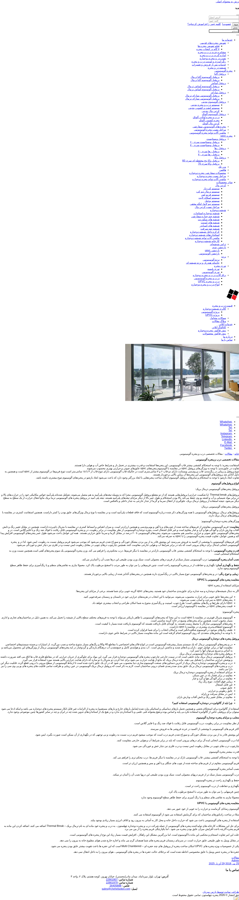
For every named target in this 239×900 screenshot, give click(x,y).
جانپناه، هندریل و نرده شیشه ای (202, 262)
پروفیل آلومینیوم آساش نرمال (203, 89)
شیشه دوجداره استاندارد (206, 213)
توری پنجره (220, 266)
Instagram (226, 433)
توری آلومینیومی (210, 272)
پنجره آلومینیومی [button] (223, 70)
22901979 (112, 882)
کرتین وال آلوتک (210, 123)
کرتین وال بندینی (210, 111)
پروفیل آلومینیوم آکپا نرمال (205, 80)
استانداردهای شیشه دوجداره (204, 235)
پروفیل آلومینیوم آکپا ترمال (205, 77)
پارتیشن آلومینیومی (209, 253)
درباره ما (227, 336)
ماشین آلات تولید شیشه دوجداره (202, 238)
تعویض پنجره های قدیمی (213, 43)
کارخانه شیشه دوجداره (207, 241)
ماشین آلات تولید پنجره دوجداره (209, 179)
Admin (235, 860)
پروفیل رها (220, 148)
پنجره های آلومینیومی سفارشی (209, 126)
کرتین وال (220, 185)
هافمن (222, 170)
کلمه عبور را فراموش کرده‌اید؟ (204, 24)
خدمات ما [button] (227, 39)
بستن (235, 27)
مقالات (228, 453)
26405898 (115, 885)
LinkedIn (227, 439)
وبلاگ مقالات (219, 321)
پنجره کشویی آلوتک (209, 120)
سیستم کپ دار (211, 188)
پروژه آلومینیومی (210, 311)
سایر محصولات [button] (224, 182)
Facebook (226, 445)
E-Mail (228, 442)
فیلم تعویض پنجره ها (208, 46)
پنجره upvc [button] (226, 135)
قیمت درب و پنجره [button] (222, 305)
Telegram (226, 436)
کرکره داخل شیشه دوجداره (204, 231)
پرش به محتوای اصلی (227, 1)
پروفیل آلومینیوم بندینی (213, 101)
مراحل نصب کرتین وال (207, 207)
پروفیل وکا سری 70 (208, 163)
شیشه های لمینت (210, 222)
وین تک (222, 166)
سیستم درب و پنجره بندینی (205, 104)
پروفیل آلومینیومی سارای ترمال (202, 95)
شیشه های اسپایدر (209, 225)
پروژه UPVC (212, 315)
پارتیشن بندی (219, 247)
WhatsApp (226, 421)
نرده (223, 256)
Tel (230, 427)
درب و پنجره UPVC (208, 281)
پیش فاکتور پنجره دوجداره (212, 330)
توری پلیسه (213, 269)
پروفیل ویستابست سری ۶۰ (204, 142)
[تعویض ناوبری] (237, 35)
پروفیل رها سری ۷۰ (208, 154)
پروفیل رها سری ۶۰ (208, 151)
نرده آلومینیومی (211, 259)
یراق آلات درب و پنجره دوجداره (209, 275)
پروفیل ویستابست (216, 139)
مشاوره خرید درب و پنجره (212, 52)
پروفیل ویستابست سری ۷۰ (204, 145)
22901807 (112, 879)
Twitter (228, 448)
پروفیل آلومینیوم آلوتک (214, 114)
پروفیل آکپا (220, 74)
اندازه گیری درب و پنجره (213, 55)
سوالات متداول (218, 318)
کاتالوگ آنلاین (219, 327)
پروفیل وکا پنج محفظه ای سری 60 (200, 160)
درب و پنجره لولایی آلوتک (206, 117)
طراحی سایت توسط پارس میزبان (221, 892)
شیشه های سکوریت (208, 219)
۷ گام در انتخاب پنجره (207, 49)
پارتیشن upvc (212, 250)
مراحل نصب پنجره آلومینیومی (210, 129)
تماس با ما (226, 339)
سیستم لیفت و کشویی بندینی (203, 108)
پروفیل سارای (218, 92)
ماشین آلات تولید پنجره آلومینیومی (207, 132)
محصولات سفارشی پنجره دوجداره (207, 173)
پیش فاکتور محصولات (214, 333)
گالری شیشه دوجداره (214, 308)
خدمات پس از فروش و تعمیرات (209, 64)
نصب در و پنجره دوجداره (213, 58)
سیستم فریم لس (210, 194)
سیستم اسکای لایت (209, 197)
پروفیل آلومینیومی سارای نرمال (202, 98)
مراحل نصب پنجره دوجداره (211, 176)
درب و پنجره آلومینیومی (206, 278)
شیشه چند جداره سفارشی (205, 216)
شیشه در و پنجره (217, 67)
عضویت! (226, 24)
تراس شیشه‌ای (218, 244)
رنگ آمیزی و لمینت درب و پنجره (209, 61)
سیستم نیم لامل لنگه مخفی (204, 204)
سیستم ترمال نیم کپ (207, 191)
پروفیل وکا (220, 157)
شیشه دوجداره (218, 210)
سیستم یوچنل (212, 200)
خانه (236, 453)
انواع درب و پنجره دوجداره (205, 284)
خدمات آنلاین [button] (225, 324)
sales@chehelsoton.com (116, 888)
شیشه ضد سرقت (209, 228)
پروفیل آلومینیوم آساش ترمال (203, 86)
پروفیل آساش (218, 83)
